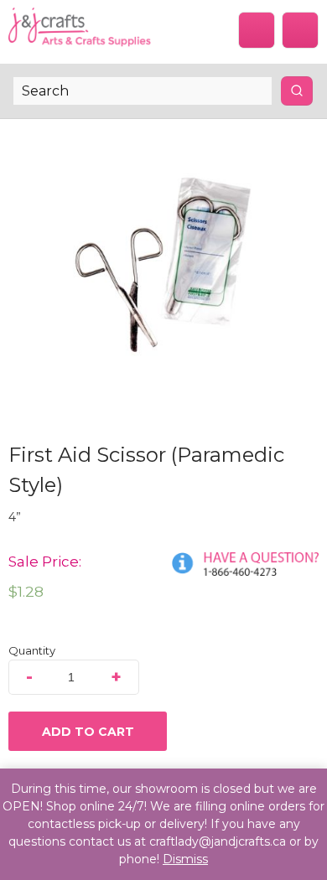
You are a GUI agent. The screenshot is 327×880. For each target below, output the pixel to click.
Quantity (31, 650)
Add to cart (88, 731)
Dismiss (185, 859)
